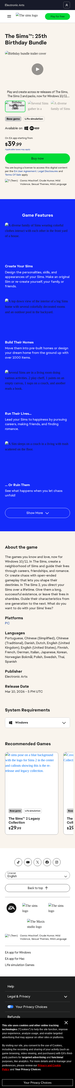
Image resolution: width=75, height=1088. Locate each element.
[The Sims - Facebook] (47, 862)
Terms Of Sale (13, 174)
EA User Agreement (25, 171)
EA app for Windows (18, 952)
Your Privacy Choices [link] (31, 1007)
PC (7, 623)
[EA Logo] (11, 908)
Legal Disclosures (48, 171)
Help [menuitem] (11, 986)
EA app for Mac (15, 959)
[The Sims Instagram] (57, 862)
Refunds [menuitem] (14, 1017)
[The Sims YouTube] (28, 862)
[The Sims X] (37, 862)
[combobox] (37, 875)
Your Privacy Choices (37, 1082)
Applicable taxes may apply (17, 149)
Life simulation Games (19, 965)
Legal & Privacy (19, 996)
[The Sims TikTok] (18, 862)
